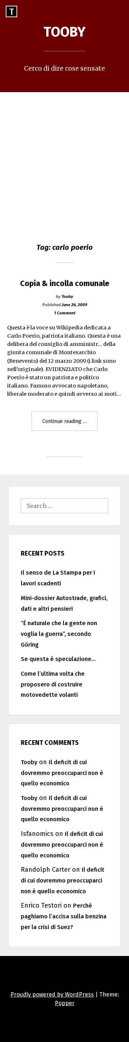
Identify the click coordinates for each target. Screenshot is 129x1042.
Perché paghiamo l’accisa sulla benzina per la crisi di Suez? (63, 916)
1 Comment (64, 312)
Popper (65, 1003)
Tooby (64, 32)
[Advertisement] (64, 160)
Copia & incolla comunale (64, 283)
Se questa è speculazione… (58, 659)
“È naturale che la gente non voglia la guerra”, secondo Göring (59, 634)
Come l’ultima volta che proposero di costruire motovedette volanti (53, 684)
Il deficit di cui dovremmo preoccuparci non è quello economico (62, 773)
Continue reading (69, 424)
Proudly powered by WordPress (52, 994)
